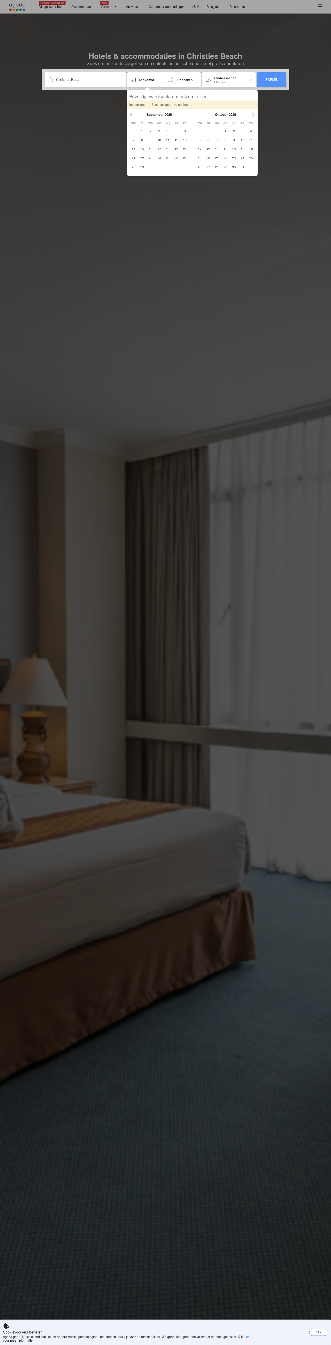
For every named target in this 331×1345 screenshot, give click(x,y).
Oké (318, 1332)
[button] (131, 114)
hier (246, 1336)
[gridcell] (142, 131)
